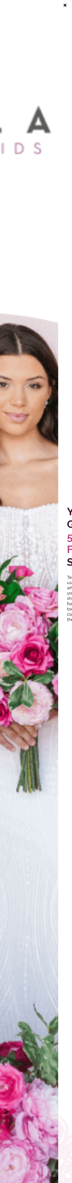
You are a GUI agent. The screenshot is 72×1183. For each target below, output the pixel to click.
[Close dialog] (65, 5)
